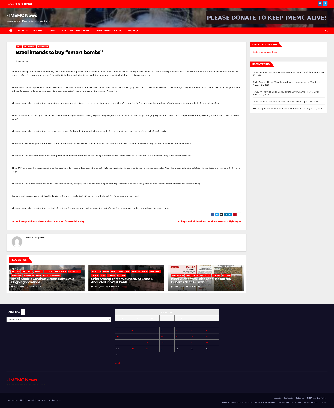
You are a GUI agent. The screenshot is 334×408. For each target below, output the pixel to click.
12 (147, 336)
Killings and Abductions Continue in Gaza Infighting (208, 221)
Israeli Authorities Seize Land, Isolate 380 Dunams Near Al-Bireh (201, 280)
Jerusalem (136, 271)
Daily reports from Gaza (265, 52)
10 (117, 336)
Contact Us (288, 398)
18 (133, 342)
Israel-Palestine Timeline (76, 31)
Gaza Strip (48, 271)
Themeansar (56, 400)
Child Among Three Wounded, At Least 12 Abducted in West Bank (122, 280)
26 (147, 348)
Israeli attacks (29, 46)
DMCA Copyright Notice (316, 398)
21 (177, 342)
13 (162, 336)
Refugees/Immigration (51, 275)
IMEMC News (35, 287)
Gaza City (38, 271)
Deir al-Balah (27, 271)
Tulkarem (111, 275)
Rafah (38, 275)
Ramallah (216, 275)
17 (117, 342)
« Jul (117, 363)
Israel (18, 46)
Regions (38, 31)
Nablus (145, 271)
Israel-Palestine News (109, 31)
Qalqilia (95, 275)
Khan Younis (17, 275)
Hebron (106, 271)
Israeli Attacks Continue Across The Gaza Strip (277, 101)
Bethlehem (96, 271)
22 (192, 342)
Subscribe (300, 398)
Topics (52, 31)
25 (133, 348)
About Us (133, 31)
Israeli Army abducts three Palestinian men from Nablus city (48, 221)
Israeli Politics (192, 275)
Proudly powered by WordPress (20, 400)
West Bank (121, 275)
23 (206, 342)
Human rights (60, 271)
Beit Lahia (16, 271)
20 (162, 342)
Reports (23, 31)
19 (147, 342)
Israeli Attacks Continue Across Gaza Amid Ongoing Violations (42, 280)
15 (192, 336)
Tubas (102, 275)
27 (162, 348)
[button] (326, 30)
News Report (43, 46)
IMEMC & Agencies (36, 237)
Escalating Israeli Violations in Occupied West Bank (279, 108)
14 (177, 336)
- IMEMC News (22, 15)
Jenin (127, 271)
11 (132, 336)
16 (206, 336)
